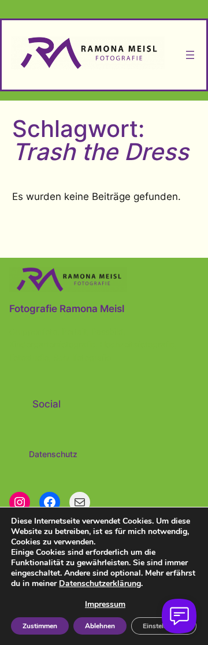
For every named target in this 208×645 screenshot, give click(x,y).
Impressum (105, 604)
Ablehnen (100, 626)
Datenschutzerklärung (100, 583)
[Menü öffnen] (190, 55)
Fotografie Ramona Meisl (66, 308)
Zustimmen (40, 626)
